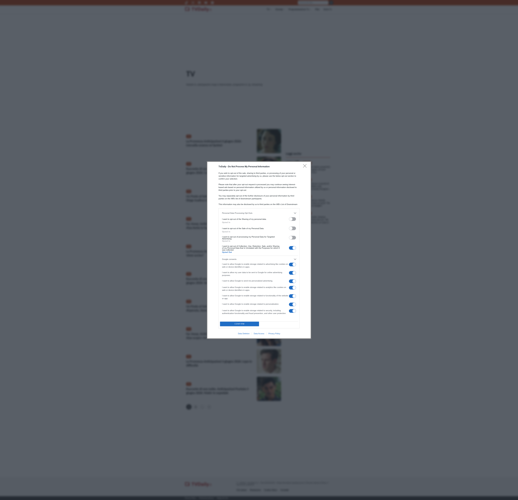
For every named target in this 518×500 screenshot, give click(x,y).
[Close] (305, 166)
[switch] (292, 219)
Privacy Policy (274, 333)
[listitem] (259, 213)
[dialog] (259, 250)
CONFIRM (240, 324)
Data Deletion (244, 333)
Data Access (259, 333)
